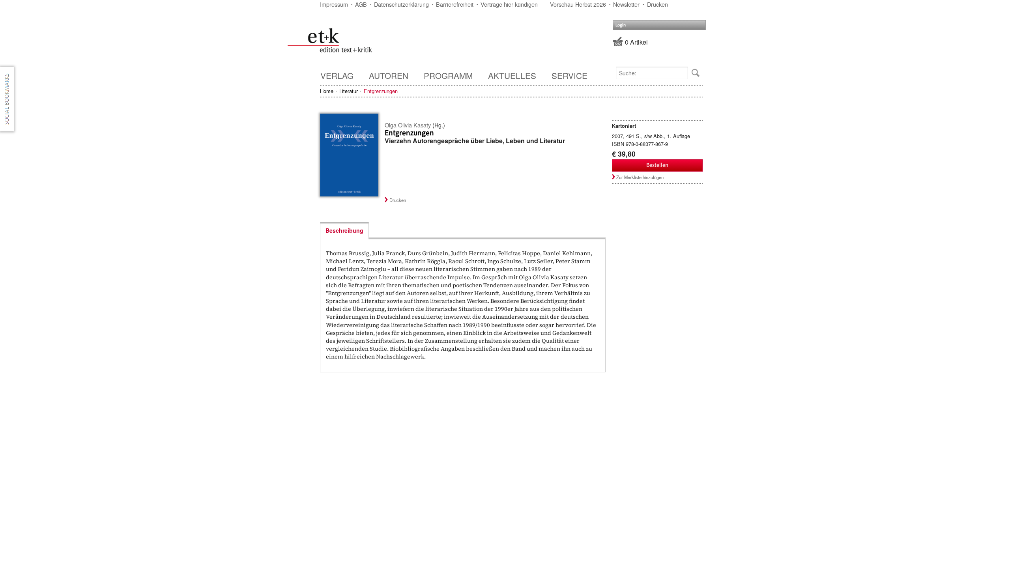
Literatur (348, 91)
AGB (361, 4)
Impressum (334, 4)
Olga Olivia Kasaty (408, 125)
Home (326, 91)
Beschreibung (344, 230)
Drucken (657, 4)
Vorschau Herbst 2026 (578, 4)
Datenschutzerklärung (401, 4)
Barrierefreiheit (454, 4)
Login (620, 25)
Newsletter (626, 4)
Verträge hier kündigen (509, 4)
